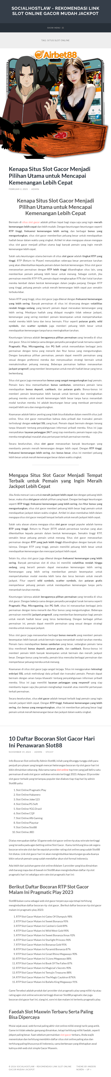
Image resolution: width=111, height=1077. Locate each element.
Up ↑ (89, 1069)
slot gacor (65, 1034)
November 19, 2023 (20, 752)
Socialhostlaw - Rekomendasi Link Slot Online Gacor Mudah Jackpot (55, 11)
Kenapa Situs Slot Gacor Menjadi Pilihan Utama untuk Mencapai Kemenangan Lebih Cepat (49, 175)
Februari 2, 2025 (18, 189)
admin (35, 189)
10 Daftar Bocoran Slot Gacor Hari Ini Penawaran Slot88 (52, 742)
